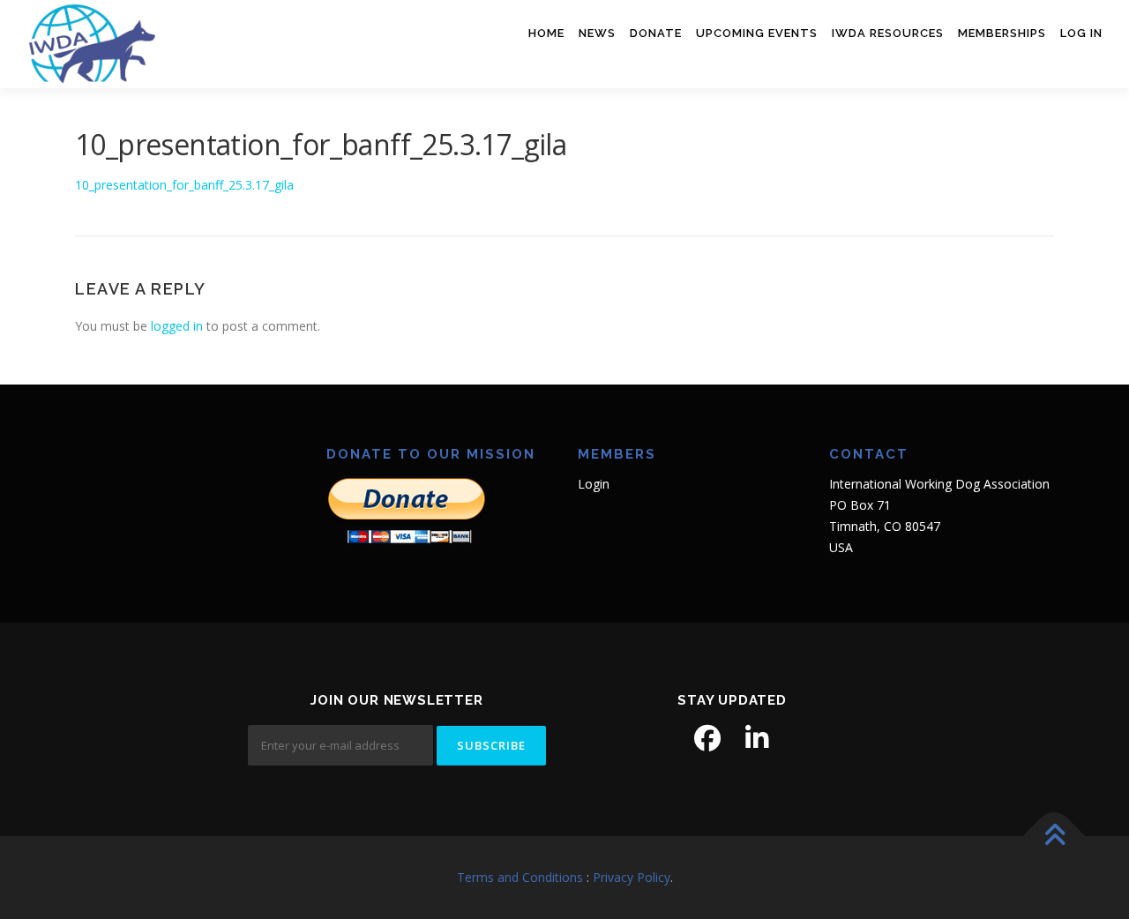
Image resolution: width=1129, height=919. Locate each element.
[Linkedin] (757, 738)
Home (546, 33)
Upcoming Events (757, 33)
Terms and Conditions (520, 877)
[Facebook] (707, 738)
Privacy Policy (631, 877)
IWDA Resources (888, 33)
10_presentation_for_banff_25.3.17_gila (184, 184)
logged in (177, 326)
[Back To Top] (1054, 836)
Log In (1081, 33)
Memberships (1002, 33)
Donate (656, 33)
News (597, 33)
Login (593, 483)
